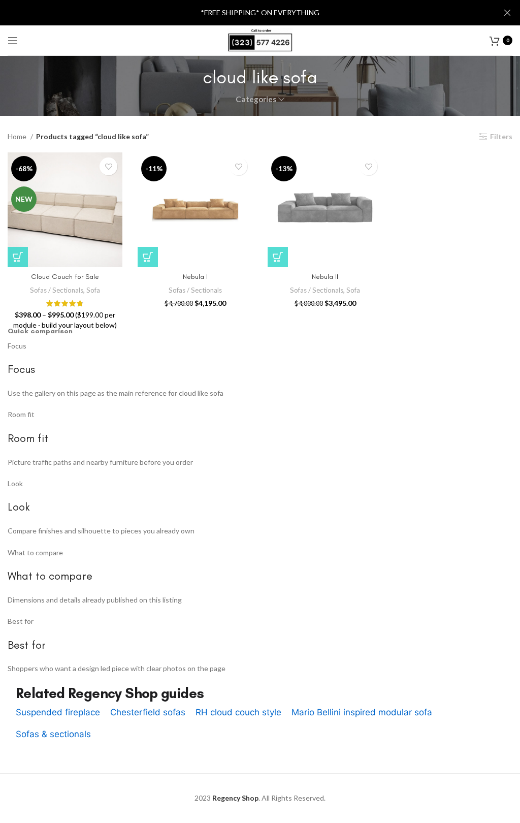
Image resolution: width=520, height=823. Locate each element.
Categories (256, 99)
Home (18, 136)
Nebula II (325, 276)
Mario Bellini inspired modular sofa (361, 712)
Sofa (93, 290)
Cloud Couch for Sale (65, 276)
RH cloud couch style (238, 712)
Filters (501, 137)
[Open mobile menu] (13, 40)
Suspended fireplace (58, 712)
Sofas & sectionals (53, 734)
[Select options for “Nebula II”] (278, 257)
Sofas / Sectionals (56, 290)
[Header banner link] (245, 12)
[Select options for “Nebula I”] (148, 257)
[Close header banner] (507, 12)
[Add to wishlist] (108, 166)
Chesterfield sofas (147, 712)
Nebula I (195, 276)
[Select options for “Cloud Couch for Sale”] (18, 257)
